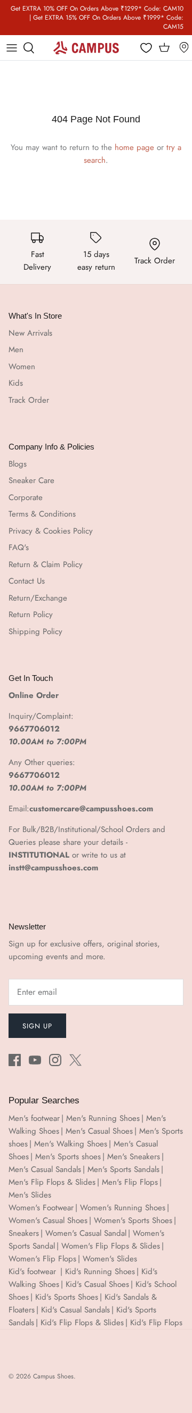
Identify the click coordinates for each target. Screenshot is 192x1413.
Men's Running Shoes (103, 1118)
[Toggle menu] (11, 48)
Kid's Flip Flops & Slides (82, 1322)
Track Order (29, 400)
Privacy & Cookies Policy (51, 531)
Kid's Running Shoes (100, 1271)
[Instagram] (55, 1060)
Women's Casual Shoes (48, 1220)
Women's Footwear (41, 1207)
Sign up (37, 1026)
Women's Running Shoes (122, 1207)
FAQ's (19, 547)
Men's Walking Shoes (70, 1144)
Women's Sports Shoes (133, 1220)
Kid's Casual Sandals (75, 1310)
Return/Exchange (38, 598)
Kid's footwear (34, 1271)
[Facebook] (15, 1060)
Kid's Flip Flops (156, 1322)
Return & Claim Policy (46, 564)
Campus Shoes (53, 1376)
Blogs (18, 464)
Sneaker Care (31, 480)
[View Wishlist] (147, 48)
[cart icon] (164, 48)
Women (22, 366)
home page (134, 147)
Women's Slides (110, 1259)
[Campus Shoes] (86, 47)
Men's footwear (34, 1118)
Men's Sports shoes (68, 1156)
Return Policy (31, 614)
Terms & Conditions (42, 514)
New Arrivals (30, 333)
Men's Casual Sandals (45, 1169)
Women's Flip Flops (42, 1259)
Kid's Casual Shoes (97, 1284)
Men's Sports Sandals (123, 1169)
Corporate (26, 497)
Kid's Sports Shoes (66, 1297)
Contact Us (27, 581)
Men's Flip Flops (130, 1182)
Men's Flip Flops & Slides (52, 1182)
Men (16, 349)
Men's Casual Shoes (99, 1131)
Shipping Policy (35, 631)
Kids (16, 383)
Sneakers (24, 1233)
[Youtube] (35, 1060)
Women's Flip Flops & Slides (110, 1246)
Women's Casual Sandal (85, 1233)
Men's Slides (30, 1195)
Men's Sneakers (133, 1156)
